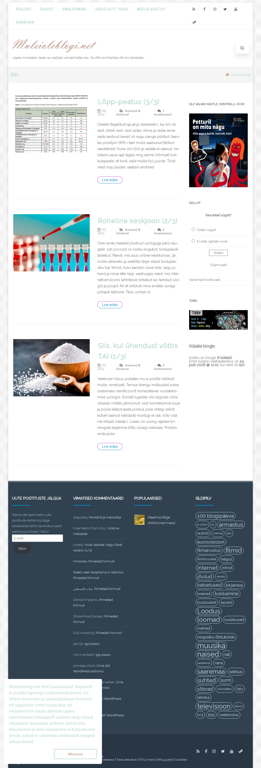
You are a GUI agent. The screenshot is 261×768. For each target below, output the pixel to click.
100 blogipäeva (215, 516)
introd (227, 568)
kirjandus (234, 585)
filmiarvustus (209, 550)
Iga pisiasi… (93, 644)
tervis (238, 706)
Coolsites (181, 759)
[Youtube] (236, 9)
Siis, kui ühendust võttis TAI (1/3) (138, 351)
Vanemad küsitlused (204, 280)
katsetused (209, 585)
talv (239, 689)
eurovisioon (210, 542)
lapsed (226, 602)
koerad (203, 593)
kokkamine (227, 593)
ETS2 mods (147, 759)
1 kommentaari (163, 112)
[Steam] (194, 22)
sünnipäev (224, 689)
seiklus (235, 671)
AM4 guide (164, 759)
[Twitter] (225, 9)
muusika (211, 645)
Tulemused (218, 265)
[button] (30, 754)
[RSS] (194, 9)
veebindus (229, 715)
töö (211, 714)
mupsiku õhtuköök (216, 637)
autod (202, 533)
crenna (218, 533)
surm (225, 680)
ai (213, 524)
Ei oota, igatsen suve (212, 241)
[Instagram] (215, 9)
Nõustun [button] (75, 754)
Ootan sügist (206, 230)
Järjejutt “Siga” (112, 9)
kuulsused (206, 602)
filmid (234, 550)
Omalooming (74, 9)
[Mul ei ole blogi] (54, 53)
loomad (208, 619)
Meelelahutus (151, 9)
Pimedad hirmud (101, 561)
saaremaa (211, 671)
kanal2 (221, 576)
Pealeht (24, 9)
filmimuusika (206, 559)
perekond (203, 663)
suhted (206, 680)
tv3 (200, 714)
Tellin (22, 548)
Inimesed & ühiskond (128, 112)
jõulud (204, 576)
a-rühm (202, 524)
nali (227, 654)
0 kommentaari (163, 231)
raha (219, 663)
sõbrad (205, 689)
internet (207, 567)
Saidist (47, 9)
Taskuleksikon (127, 759)
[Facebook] (204, 9)
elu (229, 533)
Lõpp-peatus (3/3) (128, 102)
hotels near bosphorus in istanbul (98, 572)
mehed (203, 628)
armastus (231, 524)
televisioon (213, 706)
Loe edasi (110, 180)
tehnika (203, 697)
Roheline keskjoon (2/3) (138, 221)
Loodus (208, 611)
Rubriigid (25, 22)
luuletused (234, 619)
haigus (226, 559)
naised (208, 654)
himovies (80, 561)
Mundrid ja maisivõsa (105, 517)
